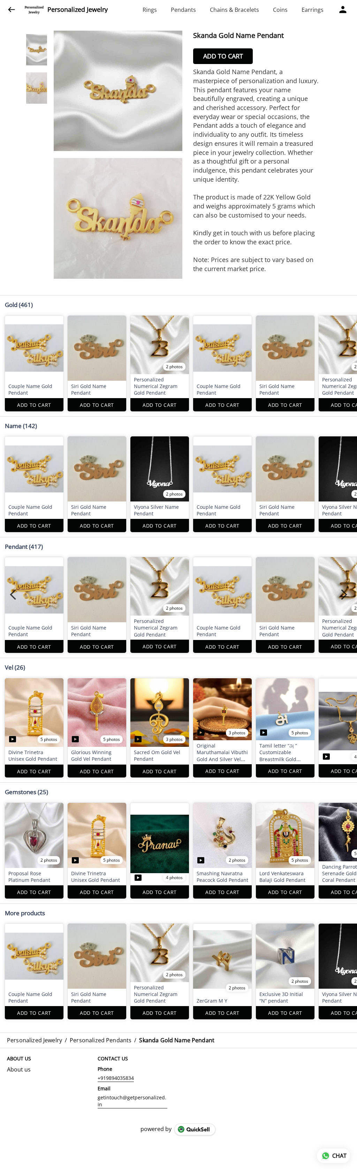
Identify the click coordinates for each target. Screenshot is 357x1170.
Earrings (313, 10)
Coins (280, 10)
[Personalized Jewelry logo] (34, 10)
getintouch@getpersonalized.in (132, 1101)
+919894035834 (116, 1078)
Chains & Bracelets (234, 10)
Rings (150, 10)
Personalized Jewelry (77, 9)
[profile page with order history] (343, 10)
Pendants (183, 10)
